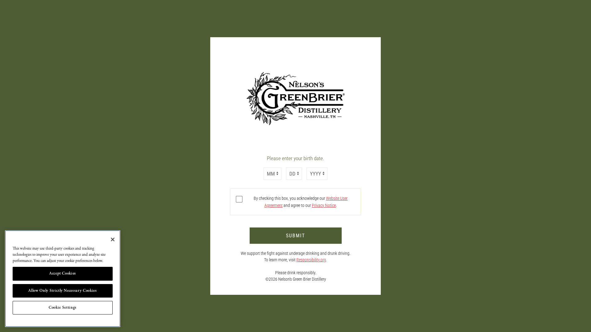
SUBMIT (295, 236)
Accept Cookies (62, 273)
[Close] (112, 239)
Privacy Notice (324, 205)
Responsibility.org (311, 259)
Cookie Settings (63, 307)
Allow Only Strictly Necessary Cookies (62, 290)
